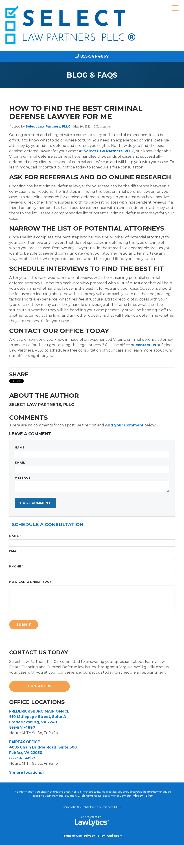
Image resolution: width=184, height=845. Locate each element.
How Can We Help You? (31, 581)
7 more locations (25, 772)
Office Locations (37, 702)
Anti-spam (114, 835)
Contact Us (39, 686)
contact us (146, 345)
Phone (16, 566)
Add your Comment (124, 425)
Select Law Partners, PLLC (48, 126)
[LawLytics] (92, 821)
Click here (85, 795)
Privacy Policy (142, 795)
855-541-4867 (94, 56)
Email (20, 462)
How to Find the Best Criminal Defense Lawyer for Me (75, 112)
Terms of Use (72, 835)
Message (23, 477)
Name (19, 447)
